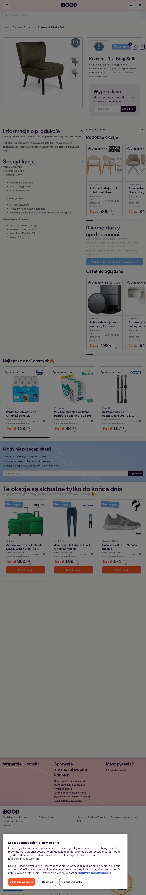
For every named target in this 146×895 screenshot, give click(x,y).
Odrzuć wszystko (71, 881)
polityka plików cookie (94, 873)
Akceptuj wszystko (21, 881)
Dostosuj (47, 881)
